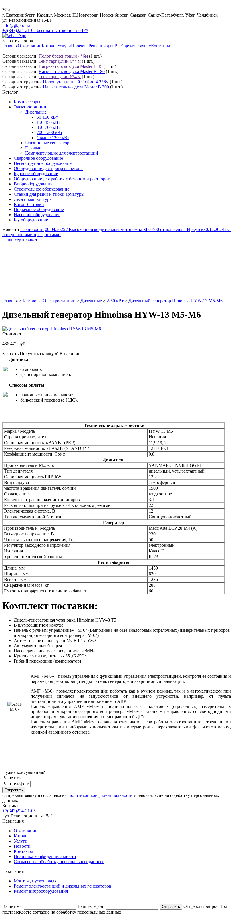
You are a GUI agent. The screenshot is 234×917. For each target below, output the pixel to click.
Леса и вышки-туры (33, 199)
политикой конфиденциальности (100, 795)
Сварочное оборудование (38, 158)
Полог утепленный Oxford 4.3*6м (76, 81)
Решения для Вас (105, 45)
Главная (10, 45)
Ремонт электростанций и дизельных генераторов (62, 886)
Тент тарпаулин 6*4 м (60, 61)
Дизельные (36, 112)
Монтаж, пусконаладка (36, 880)
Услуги (64, 45)
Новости (22, 846)
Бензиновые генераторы (48, 142)
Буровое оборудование (36, 173)
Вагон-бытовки (29, 204)
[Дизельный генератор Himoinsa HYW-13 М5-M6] (51, 328)
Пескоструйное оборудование (43, 163)
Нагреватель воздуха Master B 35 (70, 66)
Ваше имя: (12, 777)
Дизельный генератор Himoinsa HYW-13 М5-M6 (175, 300)
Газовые (33, 147)
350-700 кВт (48, 127)
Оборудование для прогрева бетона (48, 168)
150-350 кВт (48, 122)
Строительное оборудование (41, 189)
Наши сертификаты (21, 239)
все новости (32, 229)
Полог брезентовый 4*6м (63, 56)
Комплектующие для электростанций (61, 153)
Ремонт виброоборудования (41, 891)
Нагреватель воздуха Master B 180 (72, 71)
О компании (30, 45)
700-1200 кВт (49, 132)
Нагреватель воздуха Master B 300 (76, 86)
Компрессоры (27, 101)
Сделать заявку (136, 45)
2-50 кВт (115, 300)
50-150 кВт (47, 117)
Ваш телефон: (15, 783)
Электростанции (30, 106)
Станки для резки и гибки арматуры (49, 194)
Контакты (160, 45)
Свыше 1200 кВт (53, 137)
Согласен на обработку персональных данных (59, 861)
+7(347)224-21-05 (19, 810)
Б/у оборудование (31, 219)
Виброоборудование (33, 183)
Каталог (49, 45)
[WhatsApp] (14, 35)
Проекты (79, 45)
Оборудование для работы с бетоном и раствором (62, 178)
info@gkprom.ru (17, 25)
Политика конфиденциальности (45, 856)
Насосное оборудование (37, 214)
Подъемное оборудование (39, 209)
